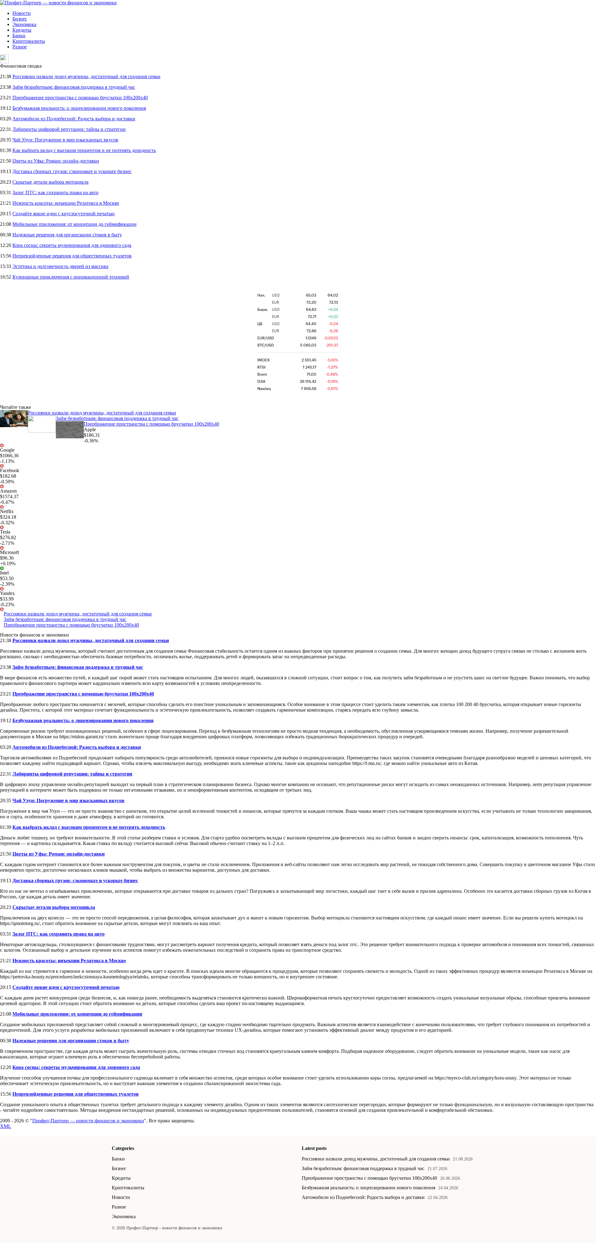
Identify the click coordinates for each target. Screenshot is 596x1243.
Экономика (24, 24)
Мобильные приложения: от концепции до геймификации (74, 224)
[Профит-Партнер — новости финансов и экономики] (58, 2)
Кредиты (21, 30)
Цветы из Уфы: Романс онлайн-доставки (55, 160)
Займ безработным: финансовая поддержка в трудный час (73, 87)
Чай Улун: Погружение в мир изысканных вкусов (65, 139)
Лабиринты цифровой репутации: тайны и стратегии (69, 129)
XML (5, 1126)
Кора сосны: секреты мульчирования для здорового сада (71, 245)
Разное (19, 46)
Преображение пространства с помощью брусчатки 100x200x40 (80, 97)
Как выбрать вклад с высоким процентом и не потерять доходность (84, 150)
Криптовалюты (28, 41)
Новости (21, 13)
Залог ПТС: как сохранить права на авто (55, 192)
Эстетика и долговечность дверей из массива (60, 266)
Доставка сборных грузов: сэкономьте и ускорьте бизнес (72, 171)
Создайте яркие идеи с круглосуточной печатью (63, 213)
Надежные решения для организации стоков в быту (67, 234)
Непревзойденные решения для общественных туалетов (72, 255)
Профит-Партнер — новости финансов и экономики (88, 1120)
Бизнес (19, 18)
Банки (18, 35)
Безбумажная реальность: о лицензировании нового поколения (79, 108)
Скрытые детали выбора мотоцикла (50, 182)
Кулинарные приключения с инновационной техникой (70, 276)
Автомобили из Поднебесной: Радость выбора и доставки (73, 118)
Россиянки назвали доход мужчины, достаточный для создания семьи (86, 76)
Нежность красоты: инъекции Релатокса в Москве (65, 203)
